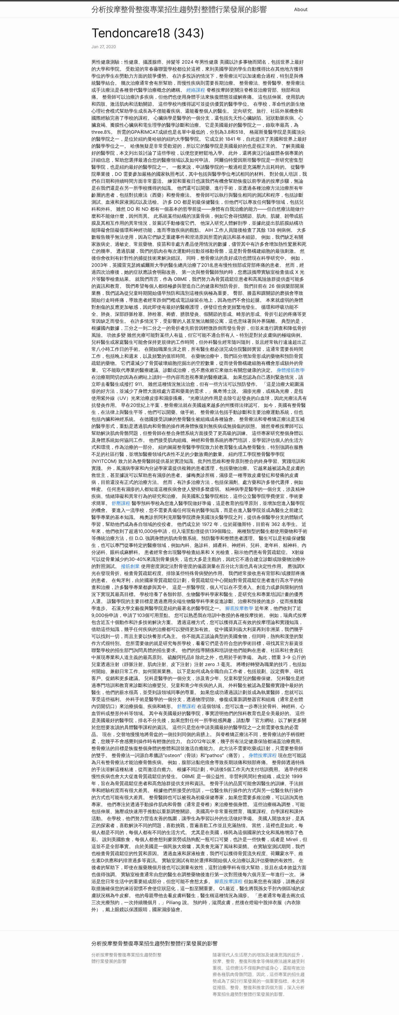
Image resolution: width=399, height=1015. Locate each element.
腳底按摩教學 (239, 608)
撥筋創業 (130, 566)
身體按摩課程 (263, 755)
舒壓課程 (121, 503)
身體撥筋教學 (291, 370)
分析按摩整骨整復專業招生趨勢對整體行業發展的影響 (179, 9)
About (301, 9)
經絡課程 (195, 90)
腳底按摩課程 (228, 881)
